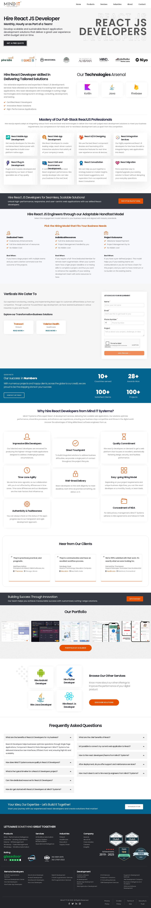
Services (103, 4)
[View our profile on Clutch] (124, 846)
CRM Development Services (109, 882)
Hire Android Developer (35, 875)
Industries (117, 4)
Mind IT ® (63, 900)
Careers (87, 844)
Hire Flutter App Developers (13, 884)
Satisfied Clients (103, 397)
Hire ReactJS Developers (36, 880)
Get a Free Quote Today (130, 201)
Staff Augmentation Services (61, 880)
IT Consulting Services (107, 880)
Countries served (102, 381)
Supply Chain (65, 844)
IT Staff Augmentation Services (62, 877)
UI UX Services (105, 875)
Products (90, 4)
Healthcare (111, 571)
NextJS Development (58, 875)
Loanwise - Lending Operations (15, 840)
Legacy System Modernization (41, 840)
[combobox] (107, 323)
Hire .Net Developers (10, 882)
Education (65, 571)
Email (107, 310)
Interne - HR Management (14, 842)
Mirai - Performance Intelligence (16, 837)
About (130, 4)
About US (87, 840)
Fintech (62, 837)
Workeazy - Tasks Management (16, 844)
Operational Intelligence (45, 844)
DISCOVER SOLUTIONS (104, 702)
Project (107, 328)
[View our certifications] (34, 858)
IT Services (19, 571)
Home (78, 4)
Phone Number (111, 319)
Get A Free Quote (15, 43)
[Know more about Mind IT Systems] (12, 4)
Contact (142, 4)
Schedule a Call (134, 807)
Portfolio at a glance (75, 648)
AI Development (82, 879)
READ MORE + (18, 330)
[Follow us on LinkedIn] (76, 904)
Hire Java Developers (35, 882)
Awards (86, 837)
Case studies (89, 842)
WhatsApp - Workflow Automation (16, 847)
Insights (86, 847)
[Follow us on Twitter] (72, 904)
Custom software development (83, 876)
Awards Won (133, 381)
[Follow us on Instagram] (79, 904)
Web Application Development (87, 886)
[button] (25, 641)
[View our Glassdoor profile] (14, 858)
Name (107, 301)
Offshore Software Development (130, 887)
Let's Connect (134, 599)
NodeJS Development (35, 877)
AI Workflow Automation (44, 837)
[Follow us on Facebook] (69, 904)
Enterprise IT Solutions (107, 877)
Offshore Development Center (14, 879)
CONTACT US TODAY (14, 395)
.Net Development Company (133, 879)
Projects (133, 397)
